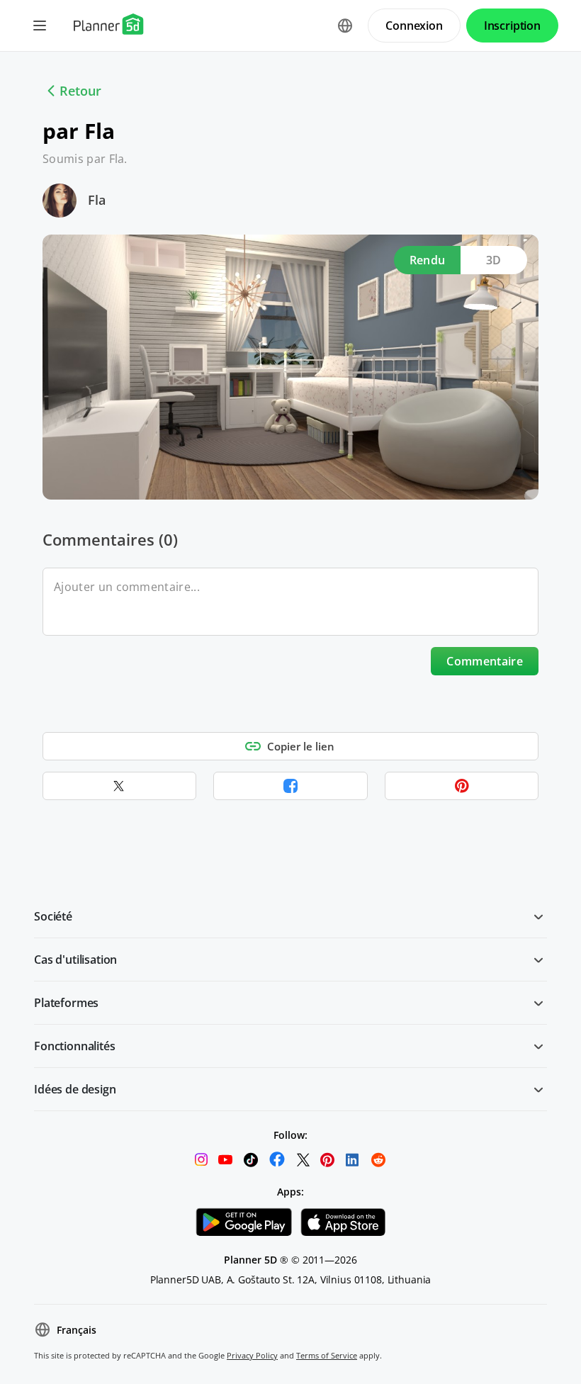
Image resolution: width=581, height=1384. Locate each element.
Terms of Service (326, 1355)
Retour (80, 90)
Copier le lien (300, 746)
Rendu (428, 260)
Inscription (512, 25)
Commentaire (484, 661)
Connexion (414, 25)
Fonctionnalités (74, 1046)
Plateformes (66, 1003)
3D (494, 260)
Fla (97, 199)
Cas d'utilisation (75, 959)
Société (53, 916)
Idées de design (75, 1089)
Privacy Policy (252, 1355)
